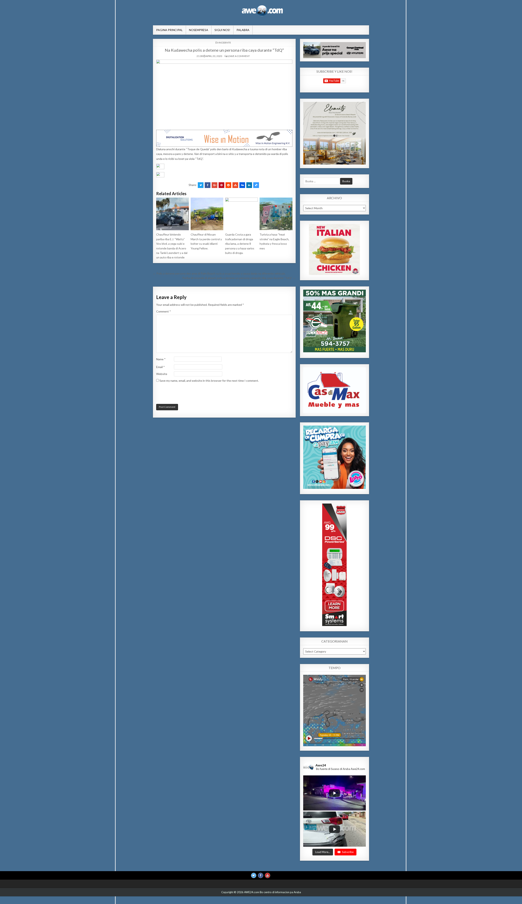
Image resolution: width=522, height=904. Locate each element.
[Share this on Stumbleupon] (235, 185)
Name (161, 359)
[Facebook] (260, 875)
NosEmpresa (198, 30)
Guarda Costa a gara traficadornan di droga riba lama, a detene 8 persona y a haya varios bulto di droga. (239, 244)
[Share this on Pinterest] (221, 185)
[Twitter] (253, 875)
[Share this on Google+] (214, 185)
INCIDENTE (225, 42)
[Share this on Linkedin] (249, 185)
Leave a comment (238, 56)
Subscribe (348, 851)
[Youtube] (267, 875)
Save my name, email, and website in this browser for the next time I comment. (209, 380)
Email (160, 367)
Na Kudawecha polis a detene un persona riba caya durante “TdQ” (224, 50)
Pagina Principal (169, 30)
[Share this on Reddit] (228, 185)
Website (161, 374)
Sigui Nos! (222, 30)
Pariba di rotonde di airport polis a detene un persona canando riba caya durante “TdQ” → (239, 278)
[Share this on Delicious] (256, 185)
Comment (163, 311)
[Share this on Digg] (242, 185)
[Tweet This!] (200, 185)
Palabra (243, 30)
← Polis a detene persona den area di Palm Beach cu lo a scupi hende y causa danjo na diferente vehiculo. (219, 273)
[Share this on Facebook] (207, 185)
